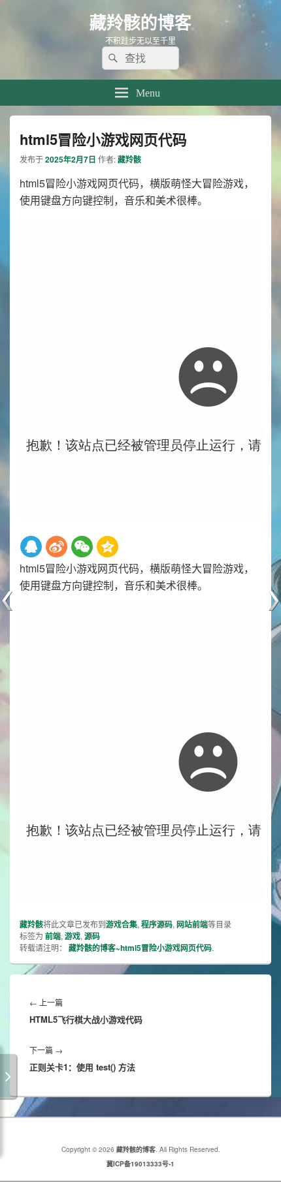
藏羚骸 (129, 159)
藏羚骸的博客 (140, 22)
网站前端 (192, 924)
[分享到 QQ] (31, 546)
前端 (53, 936)
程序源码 (157, 924)
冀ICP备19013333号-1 (140, 1163)
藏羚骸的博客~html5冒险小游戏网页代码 (140, 948)
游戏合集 (121, 924)
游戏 (72, 936)
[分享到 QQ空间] (107, 546)
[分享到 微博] (56, 546)
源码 (92, 936)
